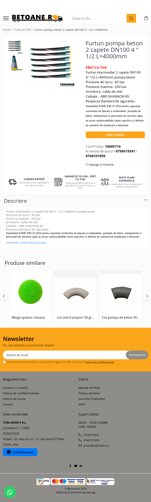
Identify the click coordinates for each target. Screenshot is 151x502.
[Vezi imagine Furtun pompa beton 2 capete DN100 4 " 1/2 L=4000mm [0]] (14, 46)
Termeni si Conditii (15, 388)
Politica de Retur (89, 393)
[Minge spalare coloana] (30, 292)
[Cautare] (131, 18)
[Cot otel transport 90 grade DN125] (75, 292)
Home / (8, 30)
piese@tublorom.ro (96, 445)
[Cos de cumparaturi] (146, 18)
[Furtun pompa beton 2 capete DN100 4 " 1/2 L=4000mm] (50, 63)
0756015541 (91, 435)
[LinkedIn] (80, 466)
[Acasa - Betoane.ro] (37, 18)
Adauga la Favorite (101, 164)
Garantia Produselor (91, 399)
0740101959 (91, 440)
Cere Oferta (115, 135)
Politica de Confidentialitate (99, 362)
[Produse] (6, 18)
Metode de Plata (89, 388)
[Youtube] (75, 466)
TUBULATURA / (24, 30)
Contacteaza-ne (22, 452)
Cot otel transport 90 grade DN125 (75, 317)
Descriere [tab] (15, 200)
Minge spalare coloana (28, 317)
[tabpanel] (50, 63)
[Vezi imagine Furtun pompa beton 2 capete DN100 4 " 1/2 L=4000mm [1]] (14, 63)
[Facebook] (70, 466)
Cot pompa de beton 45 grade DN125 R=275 (120, 317)
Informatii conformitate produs (26, 242)
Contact (8, 404)
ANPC (82, 404)
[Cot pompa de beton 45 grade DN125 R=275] (120, 292)
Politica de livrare (14, 399)
